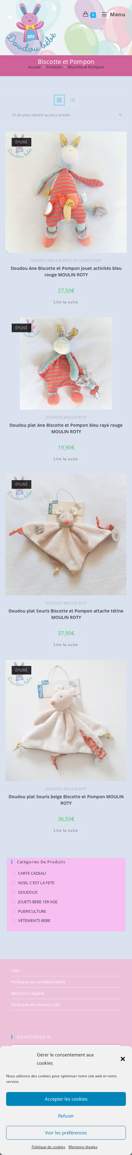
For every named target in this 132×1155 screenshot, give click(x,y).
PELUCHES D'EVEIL (87, 260)
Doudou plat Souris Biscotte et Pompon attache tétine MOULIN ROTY (66, 614)
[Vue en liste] (73, 100)
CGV (15, 970)
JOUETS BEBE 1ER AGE (37, 901)
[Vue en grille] (59, 100)
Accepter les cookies (66, 1099)
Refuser (66, 1116)
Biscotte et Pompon (86, 67)
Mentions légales (83, 1146)
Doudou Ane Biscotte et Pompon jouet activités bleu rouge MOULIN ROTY (66, 271)
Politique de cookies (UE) (36, 1004)
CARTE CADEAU (32, 873)
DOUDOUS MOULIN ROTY (50, 260)
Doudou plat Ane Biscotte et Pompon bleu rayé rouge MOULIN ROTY (66, 428)
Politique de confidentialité (38, 982)
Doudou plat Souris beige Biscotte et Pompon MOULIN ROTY (66, 800)
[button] (123, 1059)
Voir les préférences (66, 1133)
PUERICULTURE (32, 911)
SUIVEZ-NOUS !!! (33, 1037)
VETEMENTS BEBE (34, 920)
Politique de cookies (48, 1146)
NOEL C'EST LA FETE (36, 882)
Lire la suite (66, 302)
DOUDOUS (27, 892)
